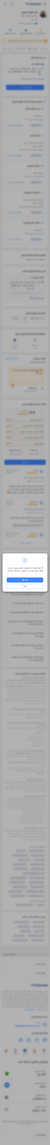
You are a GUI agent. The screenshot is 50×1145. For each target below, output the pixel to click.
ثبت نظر (25, 580)
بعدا (25, 586)
